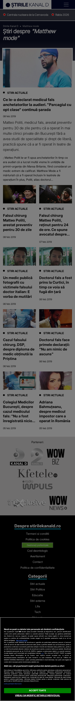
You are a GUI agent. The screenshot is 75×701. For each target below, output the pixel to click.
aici (42, 653)
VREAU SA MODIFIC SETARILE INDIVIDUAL (37, 695)
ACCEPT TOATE (37, 690)
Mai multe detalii (21, 640)
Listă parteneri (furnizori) (12, 684)
